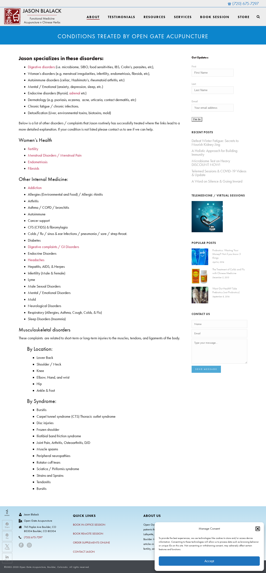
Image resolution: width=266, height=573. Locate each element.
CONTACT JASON (84, 551)
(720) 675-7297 (245, 3)
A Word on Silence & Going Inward (217, 181)
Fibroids (33, 168)
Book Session (214, 17)
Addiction (35, 187)
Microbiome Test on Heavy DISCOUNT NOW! (211, 163)
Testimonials (121, 17)
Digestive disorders (41, 67)
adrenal (74, 93)
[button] (258, 529)
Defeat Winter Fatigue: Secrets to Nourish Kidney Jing (215, 142)
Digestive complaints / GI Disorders (53, 247)
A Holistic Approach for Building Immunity (214, 152)
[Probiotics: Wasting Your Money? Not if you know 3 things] (200, 256)
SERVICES (183, 17)
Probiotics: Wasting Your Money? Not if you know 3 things (226, 254)
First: (194, 66)
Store (244, 17)
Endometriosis (37, 162)
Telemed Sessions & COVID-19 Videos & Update (219, 173)
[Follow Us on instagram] (29, 545)
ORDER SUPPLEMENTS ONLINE (91, 542)
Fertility (33, 149)
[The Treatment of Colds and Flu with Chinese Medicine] (200, 276)
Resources (155, 17)
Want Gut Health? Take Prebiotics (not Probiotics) (226, 290)
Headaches (36, 260)
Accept (209, 561)
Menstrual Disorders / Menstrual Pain (54, 155)
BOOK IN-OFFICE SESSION (89, 524)
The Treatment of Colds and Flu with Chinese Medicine (228, 271)
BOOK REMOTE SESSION (88, 533)
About (93, 17)
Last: (194, 84)
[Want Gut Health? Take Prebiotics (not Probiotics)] (200, 295)
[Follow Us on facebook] (21, 545)
